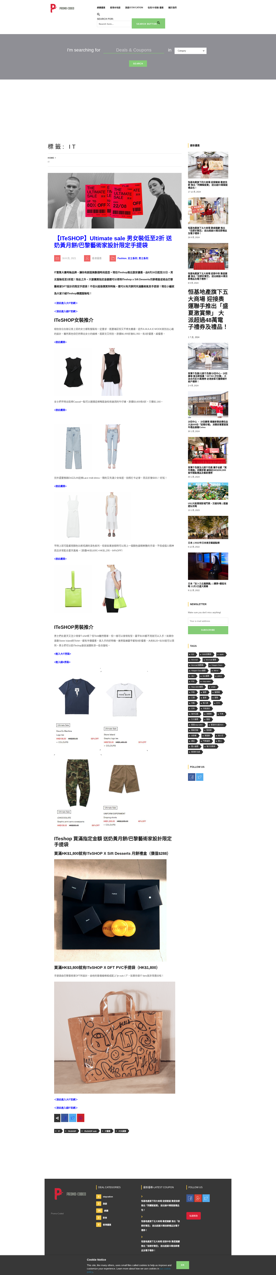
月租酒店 (206, 708)
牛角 (221, 714)
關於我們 (172, 7)
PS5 (192, 681)
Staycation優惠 (197, 687)
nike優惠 (206, 676)
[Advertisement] (138, 103)
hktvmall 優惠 (211, 660)
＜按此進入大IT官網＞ (66, 303)
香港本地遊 (115, 7)
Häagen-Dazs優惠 (198, 671)
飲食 (102, 1217)
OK (182, 1265)
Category (182, 51)
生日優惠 (194, 719)
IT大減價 (122, 1131)
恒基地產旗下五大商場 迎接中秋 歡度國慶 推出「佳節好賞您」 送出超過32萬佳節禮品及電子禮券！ (160, 1246)
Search (138, 63)
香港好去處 (195, 752)
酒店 (193, 741)
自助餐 (193, 736)
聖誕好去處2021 (217, 725)
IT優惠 (107, 1131)
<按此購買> (60, 342)
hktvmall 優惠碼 (197, 665)
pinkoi (219, 676)
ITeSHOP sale (90, 1131)
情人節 (205, 703)
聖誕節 (209, 730)
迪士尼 (220, 736)
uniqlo (213, 687)
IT (59, 1131)
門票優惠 (206, 741)
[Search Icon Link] (98, 15)
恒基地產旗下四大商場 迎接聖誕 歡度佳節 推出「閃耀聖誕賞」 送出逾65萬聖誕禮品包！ (160, 1205)
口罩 (193, 698)
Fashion (122, 258)
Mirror (216, 671)
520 (192, 654)
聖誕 (208, 719)
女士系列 (132, 258)
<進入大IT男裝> (62, 653)
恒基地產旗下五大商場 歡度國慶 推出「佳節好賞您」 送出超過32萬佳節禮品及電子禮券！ (160, 1225)
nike (192, 676)
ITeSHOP (72, 1131)
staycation (207, 681)
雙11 (220, 741)
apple (221, 654)
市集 (193, 703)
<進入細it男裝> (62, 662)
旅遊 (102, 1203)
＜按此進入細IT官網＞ (66, 311)
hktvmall (194, 660)
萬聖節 (207, 736)
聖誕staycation (197, 725)
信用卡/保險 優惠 (156, 7)
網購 (103, 1210)
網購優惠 (101, 7)
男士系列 (143, 258)
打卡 (218, 703)
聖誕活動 (194, 730)
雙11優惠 (194, 746)
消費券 (209, 714)
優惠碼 (217, 692)
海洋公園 (194, 714)
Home (51, 158)
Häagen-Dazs (216, 665)
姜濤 (204, 698)
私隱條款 (193, 1216)
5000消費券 (206, 654)
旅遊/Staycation (134, 7)
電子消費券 (211, 746)
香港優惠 (104, 1224)
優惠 (204, 692)
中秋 (193, 692)
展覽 (216, 698)
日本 (193, 708)
